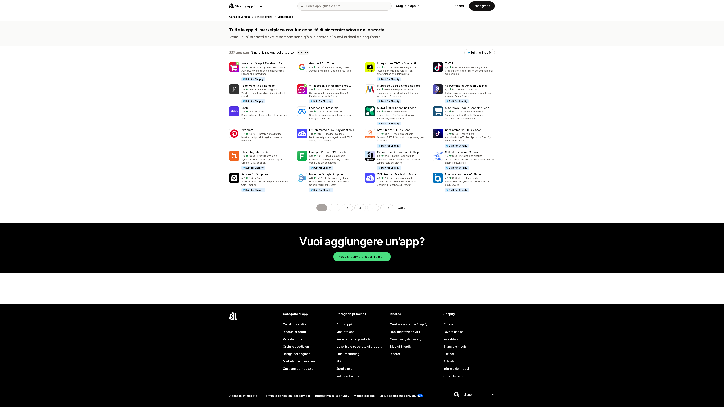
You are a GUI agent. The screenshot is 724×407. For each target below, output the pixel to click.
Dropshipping (345, 324)
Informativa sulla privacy (331, 396)
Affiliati (448, 361)
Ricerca (395, 354)
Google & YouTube (321, 63)
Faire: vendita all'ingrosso (258, 85)
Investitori (450, 339)
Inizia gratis (482, 6)
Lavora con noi (453, 332)
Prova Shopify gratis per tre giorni (362, 257)
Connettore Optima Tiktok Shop (398, 152)
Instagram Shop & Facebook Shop (263, 63)
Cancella (303, 52)
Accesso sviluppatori (244, 396)
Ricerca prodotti (294, 332)
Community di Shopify (405, 339)
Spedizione (344, 368)
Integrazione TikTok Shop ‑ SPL (397, 63)
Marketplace (345, 332)
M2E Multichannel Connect (462, 152)
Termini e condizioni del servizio (287, 396)
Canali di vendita (295, 324)
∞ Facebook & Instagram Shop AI (330, 85)
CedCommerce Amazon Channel (466, 85)
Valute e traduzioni (349, 376)
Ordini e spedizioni (296, 346)
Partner (448, 354)
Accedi (459, 6)
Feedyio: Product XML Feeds (328, 152)
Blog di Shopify (401, 346)
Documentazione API (405, 332)
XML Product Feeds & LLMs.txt (397, 174)
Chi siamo (450, 324)
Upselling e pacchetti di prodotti (359, 346)
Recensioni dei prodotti (353, 339)
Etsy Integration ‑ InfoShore (463, 174)
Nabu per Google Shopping (326, 174)
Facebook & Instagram (323, 107)
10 (387, 208)
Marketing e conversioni (300, 361)
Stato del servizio (456, 376)
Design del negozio (296, 354)
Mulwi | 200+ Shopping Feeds (396, 107)
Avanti (401, 208)
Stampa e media (455, 346)
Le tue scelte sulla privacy (397, 396)
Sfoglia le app (406, 6)
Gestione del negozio (298, 368)
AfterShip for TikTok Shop (393, 130)
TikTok (449, 63)
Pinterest (247, 130)
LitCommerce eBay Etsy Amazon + (331, 130)
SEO (339, 361)
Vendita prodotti (294, 339)
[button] (260, 71)
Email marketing (347, 354)
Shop (244, 107)
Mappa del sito (364, 396)
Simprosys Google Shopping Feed (467, 107)
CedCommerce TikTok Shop (463, 130)
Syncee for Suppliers (254, 174)
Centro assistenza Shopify (408, 324)
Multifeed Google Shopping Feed (398, 85)
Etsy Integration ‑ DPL (255, 152)
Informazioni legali (456, 368)
